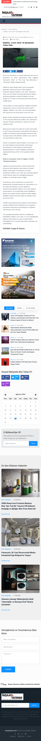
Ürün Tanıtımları (13, 29)
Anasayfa (4, 29)
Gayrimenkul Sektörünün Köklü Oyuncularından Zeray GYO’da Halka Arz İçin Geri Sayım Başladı (24, 330)
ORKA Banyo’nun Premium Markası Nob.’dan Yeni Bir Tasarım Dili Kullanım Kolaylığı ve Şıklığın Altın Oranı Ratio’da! (18, 506)
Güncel (12, 325)
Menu (4, 21)
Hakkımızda (21, 736)
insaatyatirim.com (11, 731)
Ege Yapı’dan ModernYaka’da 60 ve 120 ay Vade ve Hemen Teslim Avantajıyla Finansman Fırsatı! (24, 352)
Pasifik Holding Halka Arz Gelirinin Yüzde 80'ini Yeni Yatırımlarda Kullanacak (24, 341)
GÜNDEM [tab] (19, 308)
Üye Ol (33, 443)
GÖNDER (8, 669)
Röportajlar (13, 313)
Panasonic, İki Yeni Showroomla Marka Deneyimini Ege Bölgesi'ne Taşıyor (18, 554)
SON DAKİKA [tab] (9, 308)
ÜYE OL (34, 705)
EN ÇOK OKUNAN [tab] (30, 308)
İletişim (29, 736)
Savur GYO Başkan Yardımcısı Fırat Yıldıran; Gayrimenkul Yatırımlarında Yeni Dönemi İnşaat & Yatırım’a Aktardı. (24, 318)
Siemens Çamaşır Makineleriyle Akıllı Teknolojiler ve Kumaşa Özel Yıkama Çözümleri (17, 602)
